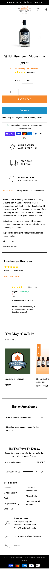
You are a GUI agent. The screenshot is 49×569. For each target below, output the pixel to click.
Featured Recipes (37, 190)
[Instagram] (41, 471)
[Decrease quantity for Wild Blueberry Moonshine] (5, 92)
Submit (41, 462)
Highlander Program (14, 378)
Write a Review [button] (11, 276)
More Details (8, 190)
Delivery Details (22, 190)
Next (40, 301)
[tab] (8, 191)
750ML (27, 81)
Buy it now (24, 110)
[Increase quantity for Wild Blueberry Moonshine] (16, 92)
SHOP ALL (10, 340)
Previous (8, 301)
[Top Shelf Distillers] (24, 9)
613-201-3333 (19, 546)
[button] (3, 9)
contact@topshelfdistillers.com (27, 536)
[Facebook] (37, 471)
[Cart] (45, 9)
